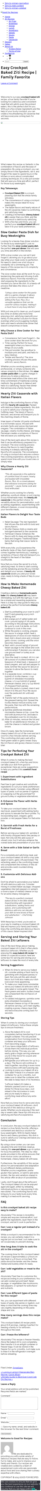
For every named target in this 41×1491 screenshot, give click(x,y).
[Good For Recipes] (9, 12)
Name (4, 1413)
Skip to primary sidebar (15, 8)
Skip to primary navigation (17, 3)
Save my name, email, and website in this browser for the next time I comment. (20, 1428)
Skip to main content (14, 5)
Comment (6, 1396)
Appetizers (18, 1368)
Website (5, 1422)
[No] (36, 1489)
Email (4, 1418)
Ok (33, 1489)
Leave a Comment (9, 83)
